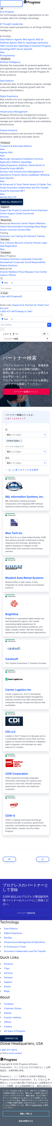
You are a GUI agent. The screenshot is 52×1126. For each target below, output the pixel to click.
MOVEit (20, 168)
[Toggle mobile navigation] (2, 329)
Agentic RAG (20, 39)
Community (28, 213)
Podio (13, 168)
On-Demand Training (34, 236)
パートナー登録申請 (26, 913)
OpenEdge (26, 162)
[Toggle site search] (1, 314)
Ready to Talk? (25, 311)
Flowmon (16, 174)
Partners (5, 239)
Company (6, 252)
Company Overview (10, 259)
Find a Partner (7, 242)
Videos (3, 226)
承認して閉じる (26, 1114)
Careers (4, 275)
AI (2, 8)
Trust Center (40, 271)
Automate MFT (12, 192)
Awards (7, 1013)
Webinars (40, 223)
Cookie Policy (36, 1105)
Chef (11, 171)
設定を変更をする (26, 1121)
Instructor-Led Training (11, 236)
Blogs (43, 226)
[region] (26, 1106)
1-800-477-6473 (8, 311)
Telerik (31, 165)
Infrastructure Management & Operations (24, 942)
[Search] (1, 278)
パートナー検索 (11, 338)
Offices (12, 275)
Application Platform (10, 162)
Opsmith (16, 51)
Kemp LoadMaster (30, 174)
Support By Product (10, 210)
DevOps (4, 171)
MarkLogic (5, 158)
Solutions (5, 58)
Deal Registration (8, 247)
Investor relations (12, 1017)
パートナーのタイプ (14, 447)
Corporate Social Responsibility (29, 262)
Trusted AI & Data (9, 146)
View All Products (11, 202)
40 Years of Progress (14, 1031)
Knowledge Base (31, 226)
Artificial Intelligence (10, 62)
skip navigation (11, 3)
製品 (7, 458)
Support (5, 207)
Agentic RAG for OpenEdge (23, 42)
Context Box (11, 46)
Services (4, 216)
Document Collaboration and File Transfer (25, 951)
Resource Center (19, 223)
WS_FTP (12, 197)
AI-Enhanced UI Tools (11, 184)
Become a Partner (24, 242)
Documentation (15, 226)
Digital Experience (9, 96)
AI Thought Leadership (11, 24)
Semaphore (17, 158)
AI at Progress (7, 11)
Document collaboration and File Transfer (28, 187)
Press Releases (26, 271)
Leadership (25, 259)
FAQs (28, 229)
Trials (6, 968)
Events (3, 229)
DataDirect (28, 158)
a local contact (14, 1053)
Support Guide (14, 213)
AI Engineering (7, 55)
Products (5, 142)
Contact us (11, 1038)
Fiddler (42, 184)
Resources (6, 220)
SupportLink (18, 305)
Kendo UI (40, 165)
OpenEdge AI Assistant (29, 46)
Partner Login (40, 242)
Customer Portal (28, 210)
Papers (32, 223)
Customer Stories (16, 229)
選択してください (14, 435)
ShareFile (4, 168)
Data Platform (7, 39)
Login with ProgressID (11, 296)
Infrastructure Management (13, 111)
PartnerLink (31, 305)
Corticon (39, 158)
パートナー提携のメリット (26, 391)
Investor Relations (9, 271)
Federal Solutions (8, 130)
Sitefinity (23, 165)
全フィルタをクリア (16, 418)
